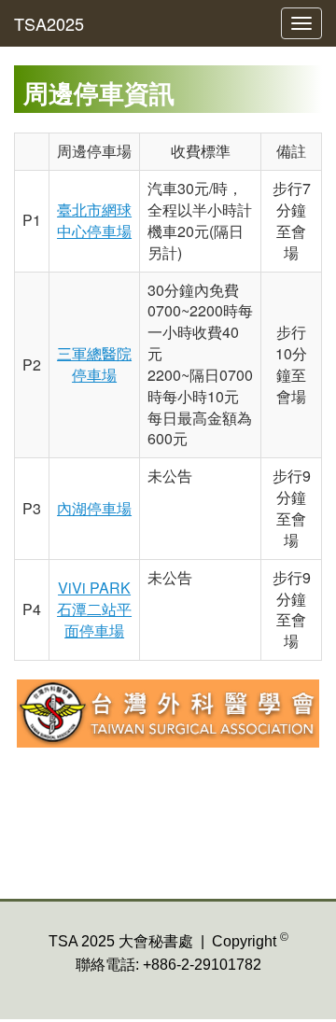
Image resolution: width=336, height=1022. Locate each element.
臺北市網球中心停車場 (94, 220)
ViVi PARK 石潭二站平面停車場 (94, 609)
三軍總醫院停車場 (94, 364)
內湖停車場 (94, 508)
